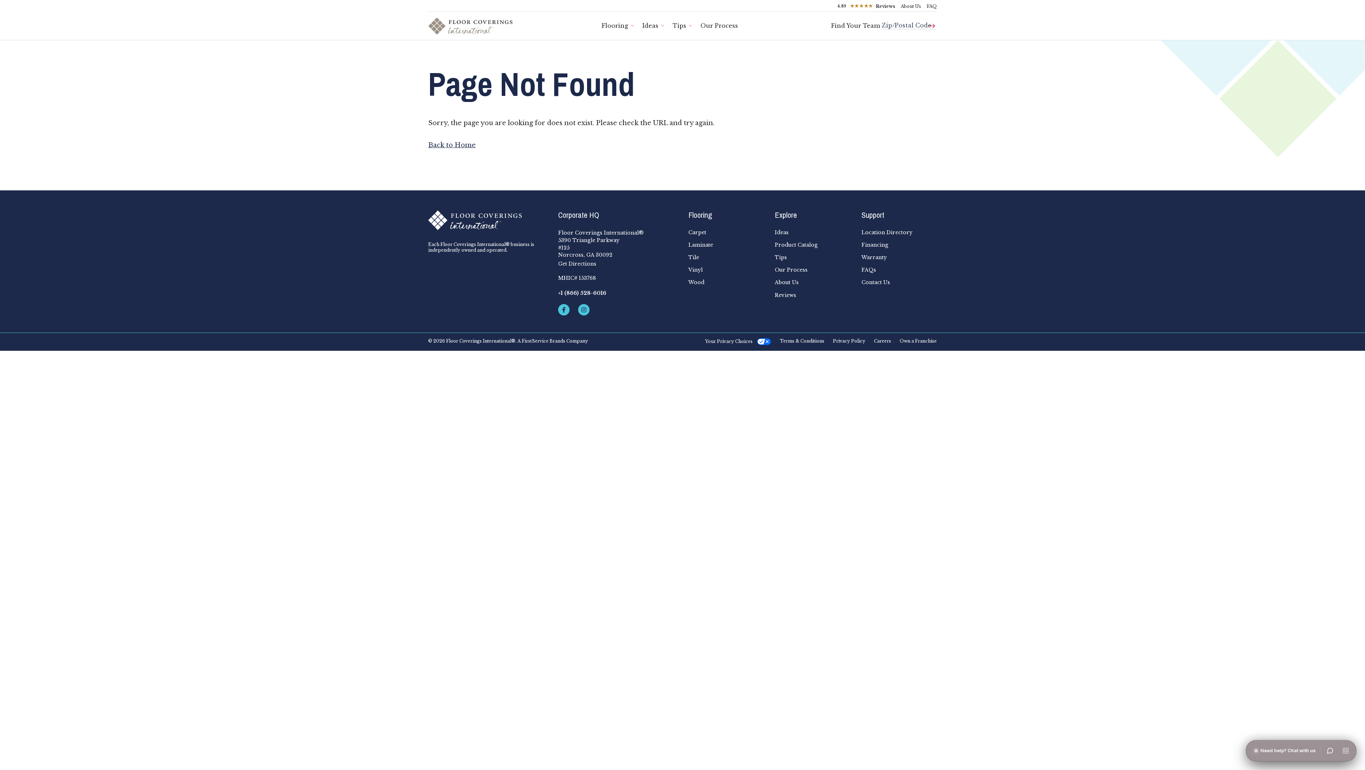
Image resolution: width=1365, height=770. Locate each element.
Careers (882, 341)
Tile (693, 257)
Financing (874, 244)
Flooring (615, 25)
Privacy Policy (849, 341)
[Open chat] (1330, 750)
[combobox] (909, 22)
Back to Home (452, 145)
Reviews (785, 295)
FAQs (868, 269)
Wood (696, 282)
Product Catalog (796, 244)
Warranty (874, 257)
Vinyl (695, 269)
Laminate (700, 244)
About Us (911, 6)
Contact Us (875, 282)
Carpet (697, 232)
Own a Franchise (918, 341)
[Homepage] (487, 220)
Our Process (719, 25)
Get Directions (577, 263)
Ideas (650, 25)
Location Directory (886, 232)
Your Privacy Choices (729, 341)
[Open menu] (1345, 750)
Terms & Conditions (802, 341)
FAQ (932, 6)
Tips (679, 25)
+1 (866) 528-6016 (582, 293)
